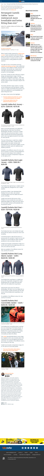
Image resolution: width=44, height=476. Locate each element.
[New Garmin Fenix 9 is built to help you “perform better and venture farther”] (28, 36)
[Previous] (3, 359)
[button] (13, 361)
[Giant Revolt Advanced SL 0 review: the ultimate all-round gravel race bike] (28, 57)
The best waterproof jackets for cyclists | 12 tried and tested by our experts (12, 97)
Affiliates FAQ (13, 9)
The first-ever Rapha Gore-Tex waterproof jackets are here (10, 100)
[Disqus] (19, 422)
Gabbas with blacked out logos (8, 66)
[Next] (22, 359)
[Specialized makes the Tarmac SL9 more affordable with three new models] (28, 15)
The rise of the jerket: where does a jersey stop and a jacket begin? (11, 349)
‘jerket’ (4, 336)
